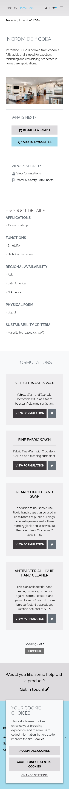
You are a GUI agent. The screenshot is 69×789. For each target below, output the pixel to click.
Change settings (34, 775)
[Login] (52, 413)
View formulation (30, 413)
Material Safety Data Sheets (34, 180)
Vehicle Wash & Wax (34, 383)
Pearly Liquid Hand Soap (34, 494)
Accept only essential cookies (34, 764)
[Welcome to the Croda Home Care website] (20, 8)
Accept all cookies (34, 751)
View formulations (28, 173)
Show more (34, 651)
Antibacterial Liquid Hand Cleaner (34, 573)
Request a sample (37, 130)
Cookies (38, 739)
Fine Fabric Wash (34, 440)
